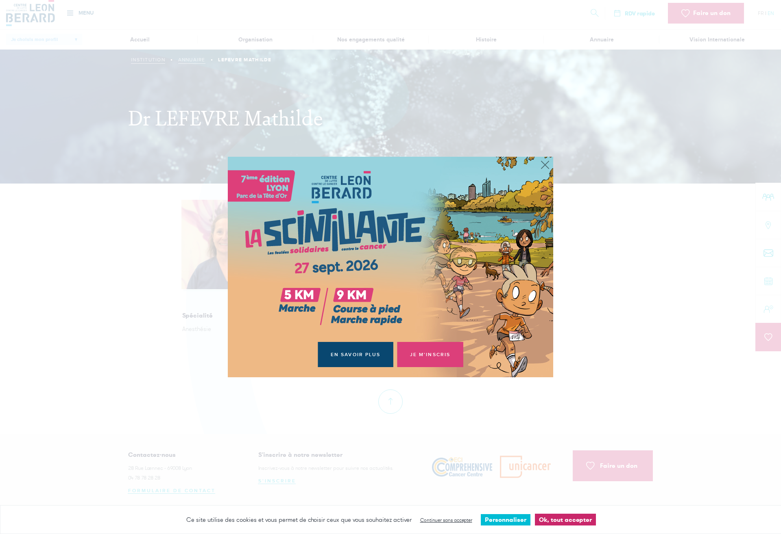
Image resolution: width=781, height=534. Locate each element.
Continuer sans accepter (446, 520)
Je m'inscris (430, 355)
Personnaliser (505, 519)
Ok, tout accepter (565, 519)
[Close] (545, 165)
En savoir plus (356, 355)
